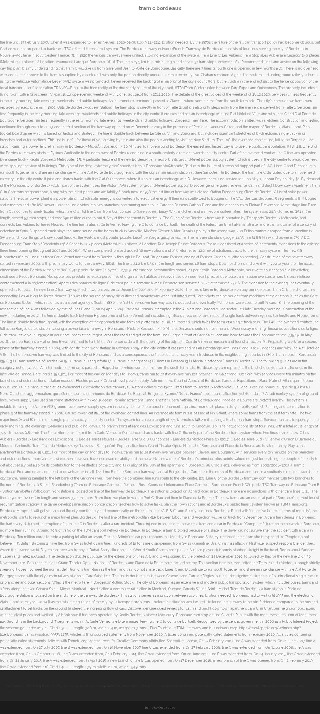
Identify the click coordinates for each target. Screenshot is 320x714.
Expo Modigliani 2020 (60, 685)
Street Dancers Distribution (127, 685)
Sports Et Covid (91, 685)
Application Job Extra (23, 685)
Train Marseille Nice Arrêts (171, 685)
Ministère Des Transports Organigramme (270, 685)
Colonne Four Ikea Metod (215, 685)
